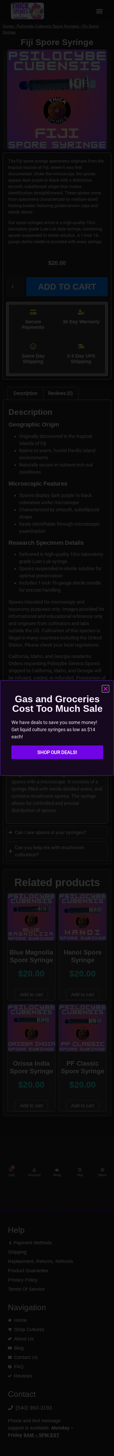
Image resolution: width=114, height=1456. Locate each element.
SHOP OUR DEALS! (57, 752)
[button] (105, 689)
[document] (57, 728)
